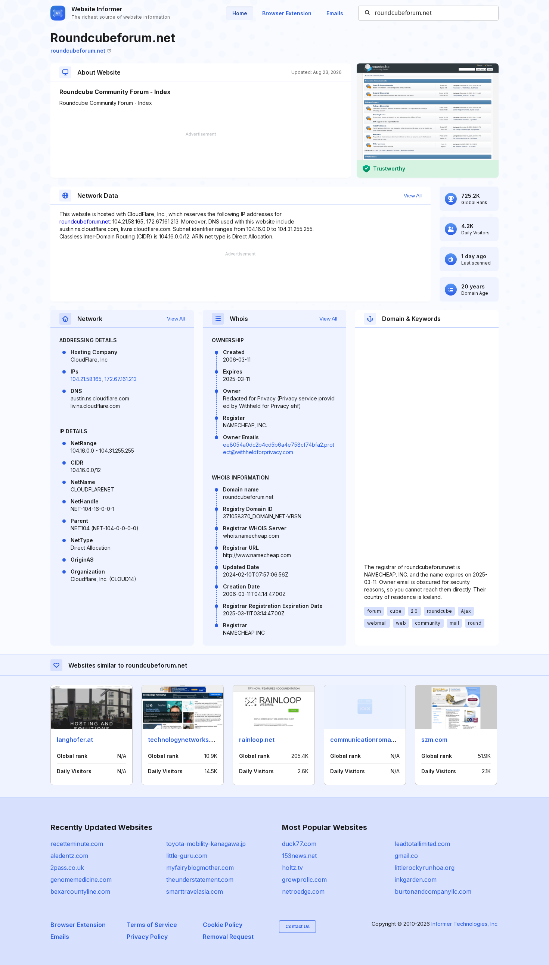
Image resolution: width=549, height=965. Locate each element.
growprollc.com (304, 879)
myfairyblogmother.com (200, 867)
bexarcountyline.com (80, 891)
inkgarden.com (416, 879)
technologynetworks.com (185, 739)
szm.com (434, 739)
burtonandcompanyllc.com (433, 891)
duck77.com (299, 843)
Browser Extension (286, 13)
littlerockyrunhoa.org (425, 867)
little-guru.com (186, 855)
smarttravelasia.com (194, 891)
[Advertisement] (200, 155)
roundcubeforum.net (77, 50)
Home (239, 13)
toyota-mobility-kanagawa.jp (206, 843)
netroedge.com (303, 891)
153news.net (299, 855)
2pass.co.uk (67, 867)
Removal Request (228, 936)
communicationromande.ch (370, 739)
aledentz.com (69, 855)
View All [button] (413, 196)
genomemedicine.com (81, 879)
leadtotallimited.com (422, 843)
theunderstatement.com (199, 879)
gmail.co (406, 855)
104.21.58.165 (86, 379)
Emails (334, 13)
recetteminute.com (76, 843)
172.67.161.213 (121, 379)
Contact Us (297, 926)
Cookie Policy (222, 924)
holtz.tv (292, 867)
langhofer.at (75, 739)
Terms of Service (152, 924)
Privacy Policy (147, 936)
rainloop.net (256, 739)
